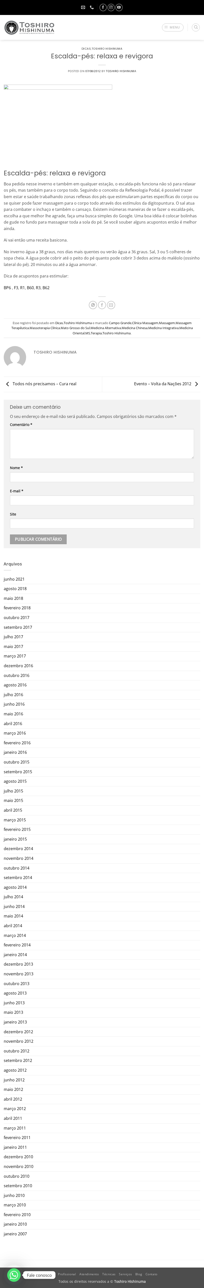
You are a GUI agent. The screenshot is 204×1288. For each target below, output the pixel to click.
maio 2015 (13, 800)
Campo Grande (120, 323)
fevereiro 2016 (17, 743)
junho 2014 (14, 906)
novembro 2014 (18, 858)
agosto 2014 (15, 887)
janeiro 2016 (15, 752)
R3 (38, 287)
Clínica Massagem (145, 323)
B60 (30, 287)
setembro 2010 (18, 1185)
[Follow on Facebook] (103, 7)
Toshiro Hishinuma (107, 49)
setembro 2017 (18, 627)
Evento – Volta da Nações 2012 (163, 383)
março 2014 (15, 935)
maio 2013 (13, 1012)
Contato (151, 1274)
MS (87, 333)
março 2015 (15, 820)
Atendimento (89, 1274)
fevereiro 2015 (17, 829)
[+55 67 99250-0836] (92, 7)
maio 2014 (13, 916)
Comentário (21, 424)
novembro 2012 (18, 1041)
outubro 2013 (16, 983)
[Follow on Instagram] (111, 7)
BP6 (7, 287)
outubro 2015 (16, 762)
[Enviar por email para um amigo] (111, 305)
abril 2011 (13, 1118)
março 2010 (15, 1205)
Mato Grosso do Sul (75, 328)
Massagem (167, 323)
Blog (138, 1274)
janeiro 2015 (15, 839)
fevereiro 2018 (17, 608)
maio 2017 (13, 646)
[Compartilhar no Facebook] (102, 305)
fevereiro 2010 (17, 1214)
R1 (22, 287)
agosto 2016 (15, 685)
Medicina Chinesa (135, 328)
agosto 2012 (15, 1070)
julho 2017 (13, 637)
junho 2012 (14, 1080)
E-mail (16, 491)
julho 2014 (13, 897)
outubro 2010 (16, 1176)
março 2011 (15, 1128)
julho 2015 (13, 791)
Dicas (86, 49)
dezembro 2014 (18, 848)
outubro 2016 (16, 675)
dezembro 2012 (18, 1031)
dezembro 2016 (18, 665)
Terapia (96, 333)
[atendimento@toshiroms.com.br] (83, 7)
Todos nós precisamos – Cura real (44, 383)
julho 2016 (13, 694)
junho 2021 (14, 579)
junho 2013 (14, 1003)
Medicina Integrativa (163, 328)
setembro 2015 (18, 771)
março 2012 (15, 1108)
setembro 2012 (18, 1060)
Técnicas (109, 1274)
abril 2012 (13, 1099)
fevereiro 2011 (17, 1137)
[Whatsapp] (14, 1275)
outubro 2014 (16, 868)
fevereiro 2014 (17, 945)
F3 (16, 287)
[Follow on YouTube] (119, 7)
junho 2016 (14, 704)
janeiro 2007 (15, 1234)
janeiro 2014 (15, 954)
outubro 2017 (16, 617)
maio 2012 (13, 1089)
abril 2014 (13, 925)
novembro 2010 (18, 1166)
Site (13, 514)
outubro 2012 (16, 1051)
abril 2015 (13, 810)
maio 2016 (13, 714)
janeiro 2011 (15, 1147)
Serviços (125, 1274)
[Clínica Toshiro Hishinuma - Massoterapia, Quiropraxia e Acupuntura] (29, 27)
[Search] (196, 27)
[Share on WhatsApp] (93, 305)
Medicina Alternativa (106, 328)
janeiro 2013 (15, 1022)
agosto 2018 (15, 588)
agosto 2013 (15, 993)
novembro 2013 (18, 974)
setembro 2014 (18, 877)
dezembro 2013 (18, 964)
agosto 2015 (15, 781)
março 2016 (15, 733)
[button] (173, 27)
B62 (46, 287)
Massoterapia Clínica (45, 328)
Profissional (67, 1274)
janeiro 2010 (15, 1224)
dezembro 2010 (18, 1156)
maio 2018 (13, 598)
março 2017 (15, 656)
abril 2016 (13, 723)
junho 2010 (14, 1195)
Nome (16, 467)
